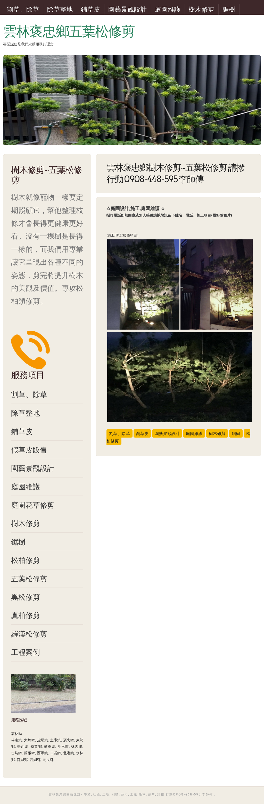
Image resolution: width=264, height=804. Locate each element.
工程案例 (25, 652)
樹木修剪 (201, 9)
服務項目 (130, 235)
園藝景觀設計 (127, 9)
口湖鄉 (22, 759)
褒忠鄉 (68, 740)
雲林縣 (16, 733)
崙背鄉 (36, 746)
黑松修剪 (25, 597)
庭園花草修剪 (32, 505)
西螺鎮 (42, 752)
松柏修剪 (25, 560)
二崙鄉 (55, 752)
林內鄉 (76, 746)
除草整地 (60, 9)
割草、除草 (23, 9)
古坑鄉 (16, 752)
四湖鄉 (35, 759)
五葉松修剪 (29, 578)
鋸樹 (228, 9)
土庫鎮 (55, 740)
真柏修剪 (25, 615)
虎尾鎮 (42, 740)
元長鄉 (48, 759)
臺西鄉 (22, 746)
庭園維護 (168, 9)
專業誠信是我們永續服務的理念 (28, 44)
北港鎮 (68, 752)
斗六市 (63, 746)
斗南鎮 (16, 740)
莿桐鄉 (29, 752)
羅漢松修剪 (29, 634)
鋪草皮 (90, 9)
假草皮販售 (29, 450)
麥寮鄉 (49, 746)
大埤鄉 (29, 740)
